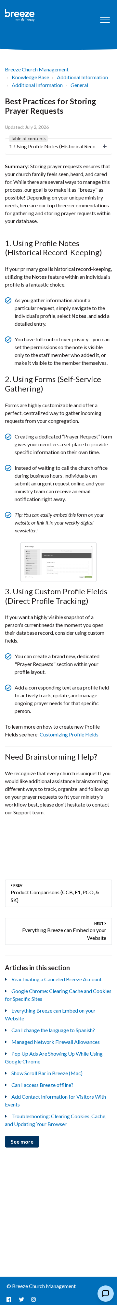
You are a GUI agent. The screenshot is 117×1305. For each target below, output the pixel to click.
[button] (105, 20)
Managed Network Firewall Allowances (55, 1042)
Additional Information (82, 77)
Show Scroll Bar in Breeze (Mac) (47, 1073)
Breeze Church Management (37, 69)
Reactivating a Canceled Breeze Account (56, 979)
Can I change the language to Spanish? (53, 1030)
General (79, 85)
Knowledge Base (30, 77)
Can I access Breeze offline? (42, 1085)
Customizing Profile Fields (69, 734)
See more (22, 1141)
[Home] (20, 15)
